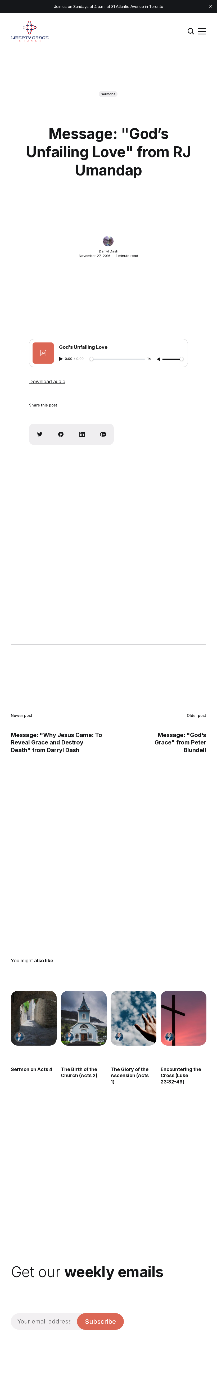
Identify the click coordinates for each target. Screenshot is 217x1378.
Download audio (47, 381)
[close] (210, 6)
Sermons (108, 94)
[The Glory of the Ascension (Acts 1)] (133, 1018)
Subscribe (100, 1321)
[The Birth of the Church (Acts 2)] (84, 1018)
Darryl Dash (108, 251)
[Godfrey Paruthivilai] (20, 1037)
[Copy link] (103, 434)
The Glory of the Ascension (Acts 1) (130, 1076)
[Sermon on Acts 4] (34, 1018)
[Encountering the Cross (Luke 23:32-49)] (183, 1018)
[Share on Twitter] (39, 434)
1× (149, 359)
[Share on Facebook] (60, 434)
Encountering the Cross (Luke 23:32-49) (181, 1076)
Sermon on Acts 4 (31, 1069)
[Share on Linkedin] (82, 434)
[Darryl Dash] (108, 241)
